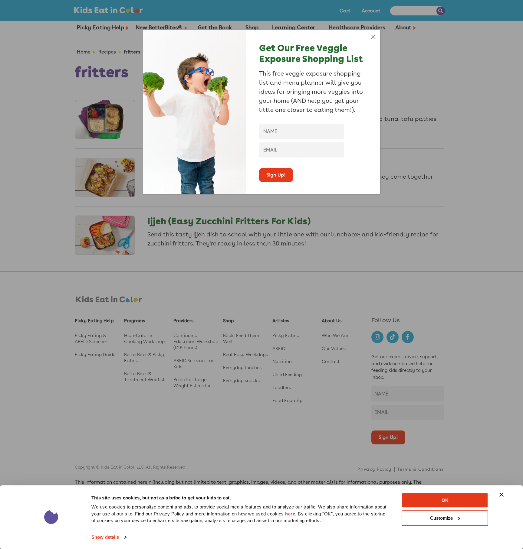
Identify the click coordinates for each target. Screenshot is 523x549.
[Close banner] (501, 494)
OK (445, 500)
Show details (105, 537)
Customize (441, 518)
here (290, 513)
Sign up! (276, 175)
